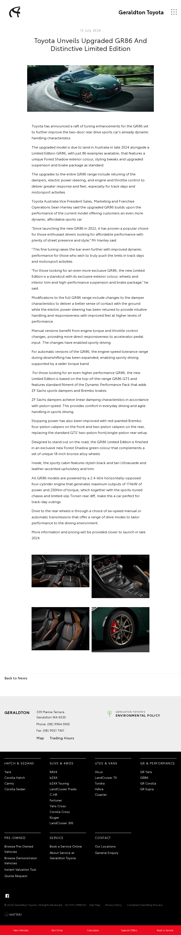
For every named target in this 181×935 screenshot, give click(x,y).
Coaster (101, 794)
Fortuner (56, 800)
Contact (103, 837)
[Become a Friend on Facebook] (7, 895)
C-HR (53, 794)
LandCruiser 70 (106, 777)
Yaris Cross (58, 806)
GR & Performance (157, 763)
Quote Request (15, 876)
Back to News (15, 677)
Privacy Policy (113, 905)
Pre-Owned (15, 837)
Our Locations (105, 846)
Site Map (94, 905)
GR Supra (147, 789)
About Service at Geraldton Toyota (63, 855)
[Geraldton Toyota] (14, 12)
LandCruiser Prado (63, 789)
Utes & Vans (106, 763)
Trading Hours (62, 737)
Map (40, 737)
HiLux (99, 772)
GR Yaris (146, 772)
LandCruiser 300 (61, 823)
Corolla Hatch (14, 777)
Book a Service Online (66, 846)
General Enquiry (106, 852)
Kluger (54, 817)
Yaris (7, 772)
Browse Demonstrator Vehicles (20, 860)
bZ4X (53, 777)
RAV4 (53, 772)
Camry (9, 783)
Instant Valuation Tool (20, 869)
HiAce (99, 789)
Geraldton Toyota (141, 12)
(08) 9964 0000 (58, 724)
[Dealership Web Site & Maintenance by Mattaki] (13, 914)
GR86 (144, 777)
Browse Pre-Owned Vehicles (18, 849)
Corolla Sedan (14, 789)
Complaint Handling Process (145, 905)
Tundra (100, 783)
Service (57, 837)
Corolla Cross (60, 811)
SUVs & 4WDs (62, 763)
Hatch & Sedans (19, 763)
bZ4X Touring (59, 783)
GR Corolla (148, 783)
